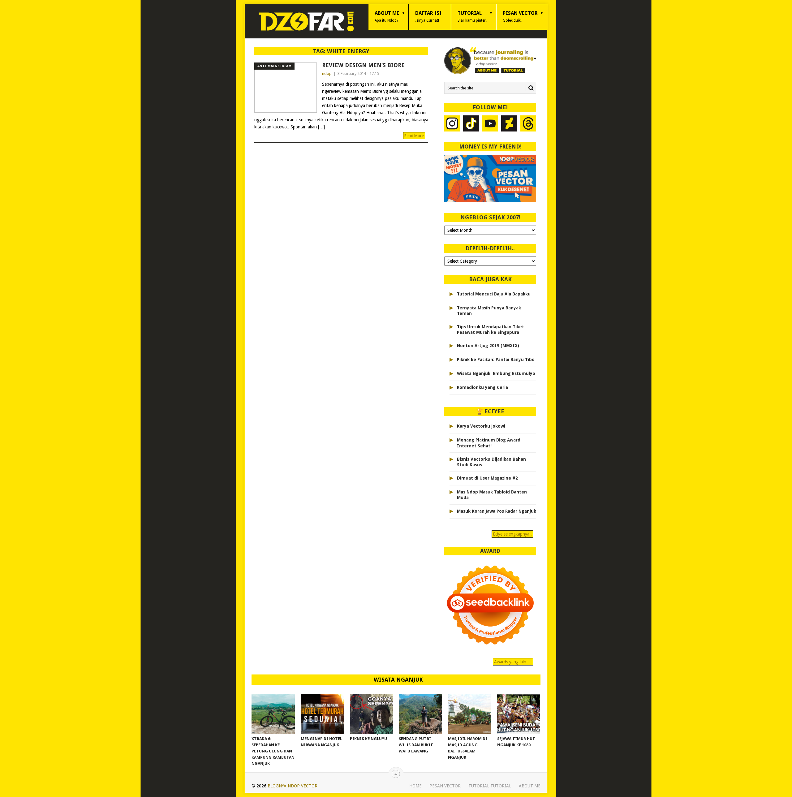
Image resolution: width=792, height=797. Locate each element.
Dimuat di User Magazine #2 (487, 478)
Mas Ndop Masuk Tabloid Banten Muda (492, 494)
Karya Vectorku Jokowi (481, 426)
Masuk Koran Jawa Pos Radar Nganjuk (496, 511)
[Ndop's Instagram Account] (452, 124)
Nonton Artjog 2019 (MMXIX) (488, 345)
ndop (327, 73)
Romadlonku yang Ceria (482, 387)
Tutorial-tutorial (489, 785)
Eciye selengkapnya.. (512, 534)
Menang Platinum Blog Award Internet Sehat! (488, 442)
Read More (414, 135)
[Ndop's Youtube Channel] (490, 124)
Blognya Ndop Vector (292, 785)
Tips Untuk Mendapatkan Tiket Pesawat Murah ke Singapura (490, 329)
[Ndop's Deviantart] (509, 124)
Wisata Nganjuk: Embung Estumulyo (496, 373)
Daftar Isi (428, 16)
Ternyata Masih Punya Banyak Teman (489, 310)
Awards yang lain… (513, 661)
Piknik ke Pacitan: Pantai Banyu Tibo (496, 359)
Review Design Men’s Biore (363, 65)
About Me (387, 16)
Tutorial (472, 16)
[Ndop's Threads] (528, 124)
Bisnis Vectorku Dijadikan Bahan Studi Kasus (491, 462)
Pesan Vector (520, 16)
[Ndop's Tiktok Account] (471, 124)
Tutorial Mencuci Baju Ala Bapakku (494, 293)
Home (415, 785)
